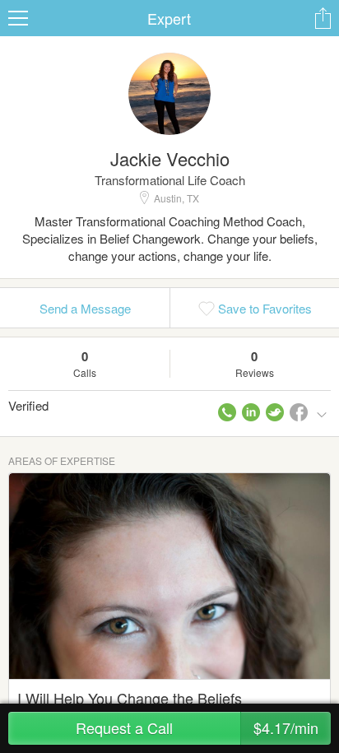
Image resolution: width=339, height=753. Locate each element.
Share (322, 18)
